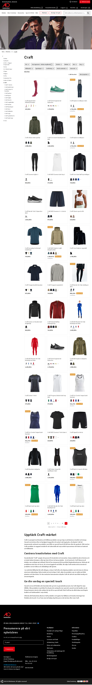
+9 (35, 105)
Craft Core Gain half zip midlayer (79, 174)
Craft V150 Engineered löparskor (54, 101)
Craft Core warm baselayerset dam (56, 138)
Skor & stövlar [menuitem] (11, 13)
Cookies (74, 636)
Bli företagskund (52, 656)
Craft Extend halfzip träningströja (53, 322)
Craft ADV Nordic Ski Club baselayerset (55, 507)
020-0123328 (29, 668)
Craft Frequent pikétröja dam (33, 285)
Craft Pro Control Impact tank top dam (79, 396)
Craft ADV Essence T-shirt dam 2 (57, 432)
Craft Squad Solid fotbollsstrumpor (30, 101)
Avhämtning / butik (52, 642)
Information (75, 628)
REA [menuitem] (37, 13)
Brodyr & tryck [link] (55, 13)
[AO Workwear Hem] (6, 6)
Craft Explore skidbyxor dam (78, 101)
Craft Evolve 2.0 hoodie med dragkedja (33, 322)
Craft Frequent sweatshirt (55, 285)
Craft (15, 52)
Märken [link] (44, 13)
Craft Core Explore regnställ (78, 248)
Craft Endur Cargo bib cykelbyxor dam (54, 470)
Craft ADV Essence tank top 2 (56, 174)
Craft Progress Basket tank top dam (57, 396)
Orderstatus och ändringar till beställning (56, 652)
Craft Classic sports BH (77, 211)
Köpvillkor (75, 631)
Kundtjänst (74, 1)
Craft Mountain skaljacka (32, 469)
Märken (8, 52)
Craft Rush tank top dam (32, 506)
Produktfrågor (76, 639)
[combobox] (77, 13)
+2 (80, 474)
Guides (74, 648)
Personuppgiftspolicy (78, 634)
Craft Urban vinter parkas (32, 137)
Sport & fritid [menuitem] (30, 13)
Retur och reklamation (53, 645)
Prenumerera (9, 649)
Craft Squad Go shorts (76, 432)
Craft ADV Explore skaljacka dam (78, 359)
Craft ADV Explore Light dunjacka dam (55, 249)
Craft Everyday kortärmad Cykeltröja (32, 249)
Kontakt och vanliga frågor (55, 631)
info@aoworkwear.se (10, 665)
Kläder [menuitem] (4, 13)
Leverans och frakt (52, 639)
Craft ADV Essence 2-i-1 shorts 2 (57, 212)
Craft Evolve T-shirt (31, 395)
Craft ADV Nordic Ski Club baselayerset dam (77, 322)
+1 (80, 400)
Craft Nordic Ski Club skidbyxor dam (79, 285)
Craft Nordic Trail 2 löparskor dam (33, 212)
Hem (3, 52)
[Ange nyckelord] (88, 13)
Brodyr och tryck (52, 658)
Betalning (50, 634)
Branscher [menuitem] (21, 13)
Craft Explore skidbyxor (77, 137)
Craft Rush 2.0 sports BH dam (78, 469)
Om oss (74, 645)
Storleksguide (76, 642)
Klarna (49, 636)
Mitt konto (50, 648)
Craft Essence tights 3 (31, 174)
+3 (80, 179)
